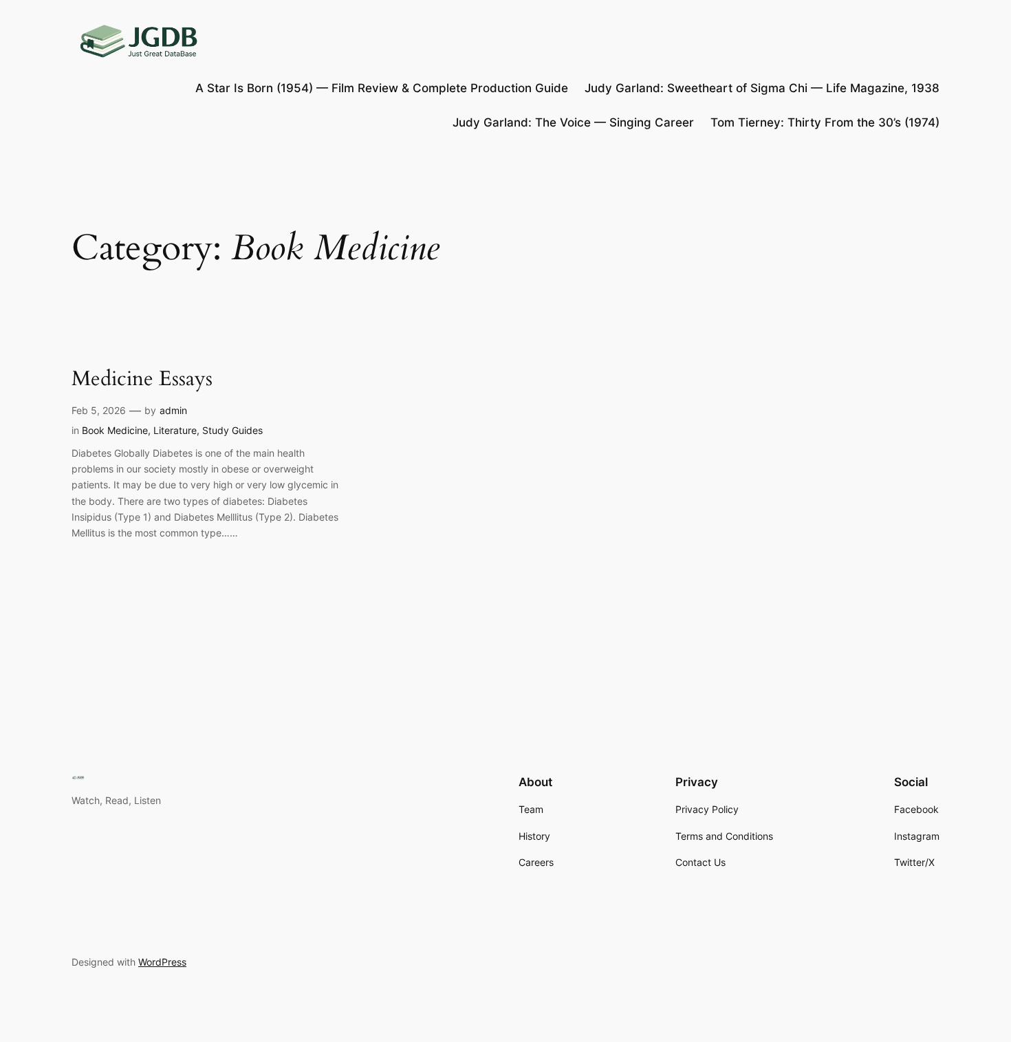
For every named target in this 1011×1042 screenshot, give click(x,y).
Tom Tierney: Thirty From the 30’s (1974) (824, 122)
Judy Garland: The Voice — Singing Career (573, 122)
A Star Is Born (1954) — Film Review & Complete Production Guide (381, 88)
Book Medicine (115, 430)
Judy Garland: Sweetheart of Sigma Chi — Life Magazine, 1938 (762, 88)
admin (173, 410)
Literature (175, 430)
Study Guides (232, 430)
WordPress (162, 962)
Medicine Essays (142, 379)
